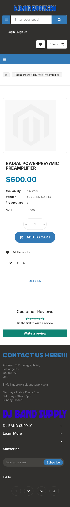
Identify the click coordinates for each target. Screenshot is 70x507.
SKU (9, 210)
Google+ (25, 263)
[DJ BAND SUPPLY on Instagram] (54, 488)
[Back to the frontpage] (6, 74)
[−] (26, 224)
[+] (44, 224)
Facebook (18, 263)
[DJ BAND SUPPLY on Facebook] (16, 488)
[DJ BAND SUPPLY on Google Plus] (41, 488)
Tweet (11, 263)
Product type (15, 202)
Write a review (35, 333)
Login (11, 31)
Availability (13, 191)
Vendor (11, 196)
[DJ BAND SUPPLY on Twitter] (28, 488)
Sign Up (22, 31)
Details (35, 281)
